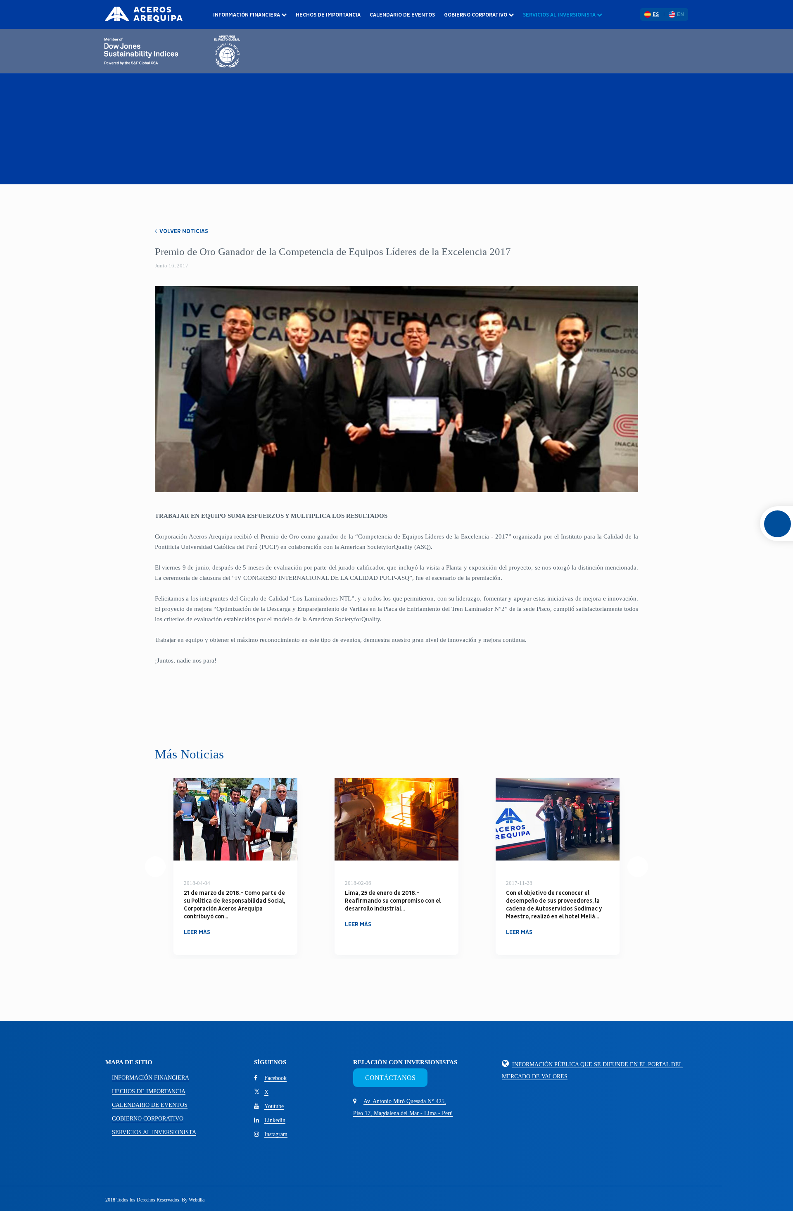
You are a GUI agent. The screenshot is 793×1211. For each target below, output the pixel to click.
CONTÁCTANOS (390, 1077)
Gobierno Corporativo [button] (476, 15)
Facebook (275, 1078)
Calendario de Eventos (402, 15)
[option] (235, 866)
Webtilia (196, 1200)
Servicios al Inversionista (154, 1132)
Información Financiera (150, 1078)
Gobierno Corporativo (147, 1119)
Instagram (275, 1134)
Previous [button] (155, 866)
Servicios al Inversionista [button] (560, 15)
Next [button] (637, 866)
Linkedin (274, 1120)
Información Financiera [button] (247, 15)
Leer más (197, 924)
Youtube (274, 1106)
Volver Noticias (183, 231)
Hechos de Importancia (328, 15)
